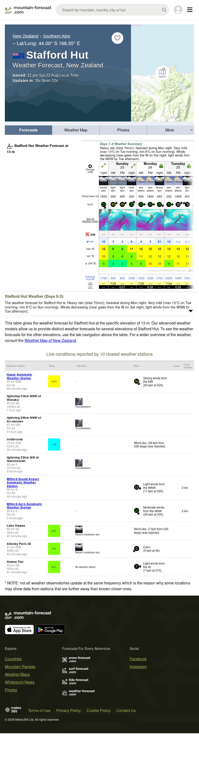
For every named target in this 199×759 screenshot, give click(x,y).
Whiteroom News (19, 682)
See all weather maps (90, 220)
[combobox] (112, 10)
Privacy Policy (68, 710)
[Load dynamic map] (162, 73)
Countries (13, 659)
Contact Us (126, 710)
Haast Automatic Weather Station (19, 376)
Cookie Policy (99, 710)
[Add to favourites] (117, 38)
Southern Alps (56, 36)
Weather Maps (17, 674)
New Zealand (25, 36)
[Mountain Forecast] (28, 10)
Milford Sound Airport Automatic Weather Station (23, 482)
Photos (123, 130)
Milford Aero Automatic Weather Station (24, 505)
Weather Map (75, 130)
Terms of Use (39, 710)
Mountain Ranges (20, 666)
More (169, 130)
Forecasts (28, 130)
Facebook (138, 659)
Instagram (138, 666)
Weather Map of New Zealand (50, 340)
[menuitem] (28, 130)
